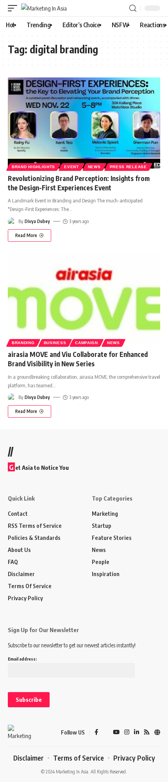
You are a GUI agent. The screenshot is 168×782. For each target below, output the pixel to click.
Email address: (22, 658)
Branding (23, 343)
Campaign (86, 343)
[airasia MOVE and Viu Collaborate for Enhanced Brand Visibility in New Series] (84, 298)
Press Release (128, 167)
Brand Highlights (33, 167)
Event (71, 167)
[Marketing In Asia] (44, 8)
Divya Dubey (37, 221)
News (94, 167)
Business (55, 343)
